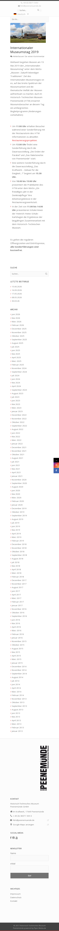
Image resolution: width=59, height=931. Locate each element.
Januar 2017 (17, 605)
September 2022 (19, 425)
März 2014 (16, 691)
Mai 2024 (16, 382)
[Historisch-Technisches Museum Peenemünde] (29, 28)
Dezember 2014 (19, 666)
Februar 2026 (18, 325)
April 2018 (16, 569)
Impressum (15, 894)
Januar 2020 (17, 505)
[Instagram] (13, 837)
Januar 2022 (17, 443)
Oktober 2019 (18, 512)
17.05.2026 (17, 293)
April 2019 (16, 533)
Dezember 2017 (19, 580)
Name (13, 853)
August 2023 (17, 393)
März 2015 (16, 659)
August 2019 (17, 519)
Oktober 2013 (18, 702)
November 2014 (19, 670)
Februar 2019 (18, 540)
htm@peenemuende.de (30, 6)
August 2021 (17, 458)
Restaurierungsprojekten (24, 140)
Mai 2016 (16, 623)
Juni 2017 (16, 591)
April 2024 (16, 386)
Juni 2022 (16, 433)
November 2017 (19, 584)
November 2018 (19, 548)
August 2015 (17, 648)
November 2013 (19, 699)
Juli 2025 (15, 346)
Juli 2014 (15, 681)
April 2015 (16, 655)
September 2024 (19, 372)
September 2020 (19, 483)
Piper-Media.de (40, 928)
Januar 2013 (17, 731)
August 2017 (17, 587)
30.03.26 (15, 301)
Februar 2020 (18, 501)
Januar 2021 (17, 476)
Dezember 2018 (19, 544)
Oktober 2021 (18, 454)
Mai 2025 (16, 354)
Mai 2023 (16, 404)
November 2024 (19, 368)
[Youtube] (17, 837)
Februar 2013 (18, 727)
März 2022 (16, 440)
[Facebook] (10, 837)
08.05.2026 (17, 297)
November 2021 (19, 451)
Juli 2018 (15, 562)
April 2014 (16, 688)
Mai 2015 (16, 652)
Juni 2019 (16, 526)
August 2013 (17, 709)
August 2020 (17, 486)
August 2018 (17, 558)
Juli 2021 (15, 461)
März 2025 (16, 361)
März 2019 (16, 537)
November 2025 (19, 332)
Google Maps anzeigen (23, 824)
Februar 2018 (18, 576)
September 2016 (19, 616)
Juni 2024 (16, 379)
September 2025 (19, 339)
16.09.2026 (17, 290)
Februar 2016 (18, 634)
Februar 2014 (18, 695)
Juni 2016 (16, 620)
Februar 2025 (18, 364)
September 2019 (19, 515)
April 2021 (16, 472)
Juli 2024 (15, 375)
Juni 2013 (16, 713)
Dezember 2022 (19, 415)
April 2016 (16, 627)
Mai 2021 (16, 469)
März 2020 (16, 497)
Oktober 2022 (18, 422)
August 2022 (17, 429)
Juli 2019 (15, 522)
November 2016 (19, 609)
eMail (12, 863)
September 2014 (19, 673)
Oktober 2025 (18, 336)
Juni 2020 (16, 490)
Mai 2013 (16, 716)
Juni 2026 (16, 314)
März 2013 (16, 724)
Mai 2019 (16, 530)
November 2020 (19, 479)
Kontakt (13, 901)
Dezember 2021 (19, 447)
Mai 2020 (16, 494)
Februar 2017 (18, 601)
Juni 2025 (16, 350)
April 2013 (16, 720)
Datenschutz (15, 897)
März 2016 (16, 630)
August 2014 (17, 677)
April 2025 (16, 357)
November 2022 (19, 418)
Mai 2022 (16, 436)
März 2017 (16, 598)
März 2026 (16, 321)
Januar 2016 (17, 637)
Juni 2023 (16, 400)
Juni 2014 (16, 684)
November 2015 (19, 641)
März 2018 (16, 573)
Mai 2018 (16, 566)
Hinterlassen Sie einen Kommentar (28, 56)
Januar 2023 (17, 411)
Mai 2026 (16, 318)
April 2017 (16, 594)
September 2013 (19, 706)
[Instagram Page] (56, 465)
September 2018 (19, 555)
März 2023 (16, 408)
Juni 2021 (16, 465)
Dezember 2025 (19, 328)
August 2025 (17, 343)
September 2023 (19, 390)
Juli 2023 (15, 397)
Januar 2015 (17, 663)
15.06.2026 (17, 286)
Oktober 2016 (18, 612)
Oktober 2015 (18, 645)
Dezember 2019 (19, 508)
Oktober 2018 (18, 551)
